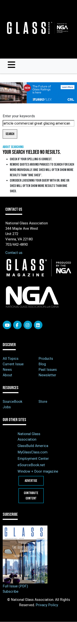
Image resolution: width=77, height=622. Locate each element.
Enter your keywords (19, 116)
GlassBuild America (33, 446)
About (7, 375)
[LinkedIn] (38, 325)
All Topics (10, 358)
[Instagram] (27, 325)
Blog (42, 364)
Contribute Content (31, 495)
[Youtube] (7, 325)
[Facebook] (17, 325)
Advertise (31, 481)
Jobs (7, 407)
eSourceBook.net (31, 465)
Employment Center (33, 458)
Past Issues (47, 369)
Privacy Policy (47, 605)
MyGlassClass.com (32, 452)
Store (42, 401)
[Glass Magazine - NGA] (37, 27)
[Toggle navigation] (11, 65)
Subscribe (10, 591)
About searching (13, 147)
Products (45, 358)
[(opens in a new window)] (38, 92)
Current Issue (13, 364)
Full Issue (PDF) (15, 586)
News (7, 369)
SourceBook (12, 401)
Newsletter (47, 375)
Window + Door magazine (38, 471)
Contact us (13, 253)
